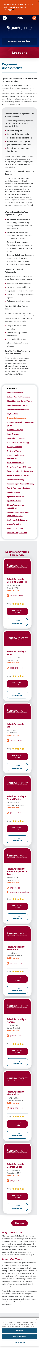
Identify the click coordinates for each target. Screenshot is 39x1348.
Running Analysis (14, 492)
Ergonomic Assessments (17, 418)
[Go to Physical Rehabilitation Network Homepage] (22, 18)
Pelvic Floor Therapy (15, 480)
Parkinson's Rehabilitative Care (20, 471)
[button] (34, 18)
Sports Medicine (14, 501)
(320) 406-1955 (16, 1108)
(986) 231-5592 (16, 963)
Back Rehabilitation (15, 393)
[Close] (36, 1319)
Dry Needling (12, 414)
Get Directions (17, 590)
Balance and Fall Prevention (18, 397)
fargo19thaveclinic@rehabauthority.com (23, 892)
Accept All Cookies (19, 1336)
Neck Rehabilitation (15, 463)
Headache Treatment (16, 438)
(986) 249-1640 (16, 668)
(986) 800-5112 (16, 740)
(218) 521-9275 (16, 1181)
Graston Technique (15, 430)
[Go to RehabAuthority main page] (19, 28)
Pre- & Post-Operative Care (18, 488)
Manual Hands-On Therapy (18, 442)
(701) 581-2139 (15, 813)
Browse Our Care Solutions (18, 41)
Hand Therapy (13, 434)
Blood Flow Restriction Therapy (20, 401)
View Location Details (20, 611)
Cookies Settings (19, 1342)
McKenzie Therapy (14, 451)
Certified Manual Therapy (17, 405)
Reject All (19, 1330)
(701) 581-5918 (16, 888)
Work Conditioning (15, 528)
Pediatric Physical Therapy (18, 475)
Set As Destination (20, 622)
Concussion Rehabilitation (18, 410)
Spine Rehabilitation (15, 497)
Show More (19, 1223)
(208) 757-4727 (16, 595)
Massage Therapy (14, 447)
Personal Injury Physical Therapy (20, 484)
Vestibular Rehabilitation (17, 520)
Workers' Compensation (17, 533)
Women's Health (14, 524)
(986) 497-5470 (16, 1036)
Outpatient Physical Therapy (19, 467)
